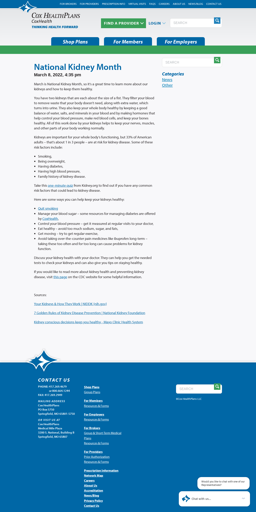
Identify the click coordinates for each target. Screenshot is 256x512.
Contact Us (213, 4)
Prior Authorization (97, 457)
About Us (179, 4)
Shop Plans (75, 41)
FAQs (152, 4)
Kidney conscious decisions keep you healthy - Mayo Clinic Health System (88, 322)
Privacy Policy (93, 501)
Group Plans (92, 392)
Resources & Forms (96, 406)
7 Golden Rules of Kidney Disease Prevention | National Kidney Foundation (89, 313)
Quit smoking (48, 208)
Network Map (93, 475)
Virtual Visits (137, 4)
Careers (164, 4)
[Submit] (217, 20)
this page (60, 277)
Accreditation (93, 490)
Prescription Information (101, 470)
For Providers (89, 4)
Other (167, 85)
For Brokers (68, 4)
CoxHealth (50, 218)
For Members (128, 41)
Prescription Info (113, 4)
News (167, 79)
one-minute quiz (60, 185)
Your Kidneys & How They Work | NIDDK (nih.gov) (70, 304)
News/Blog (195, 4)
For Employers (181, 41)
